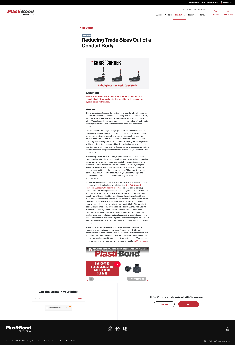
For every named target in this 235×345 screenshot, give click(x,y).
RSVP (188, 304)
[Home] (20, 12)
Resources (192, 15)
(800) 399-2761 (20, 341)
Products (168, 15)
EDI (195, 9)
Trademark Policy (58, 341)
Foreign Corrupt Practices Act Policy (38, 341)
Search (216, 14)
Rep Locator (202, 9)
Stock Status (187, 9)
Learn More (164, 304)
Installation (180, 15)
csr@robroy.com (140, 241)
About (158, 15)
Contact (203, 15)
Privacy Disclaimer (71, 341)
